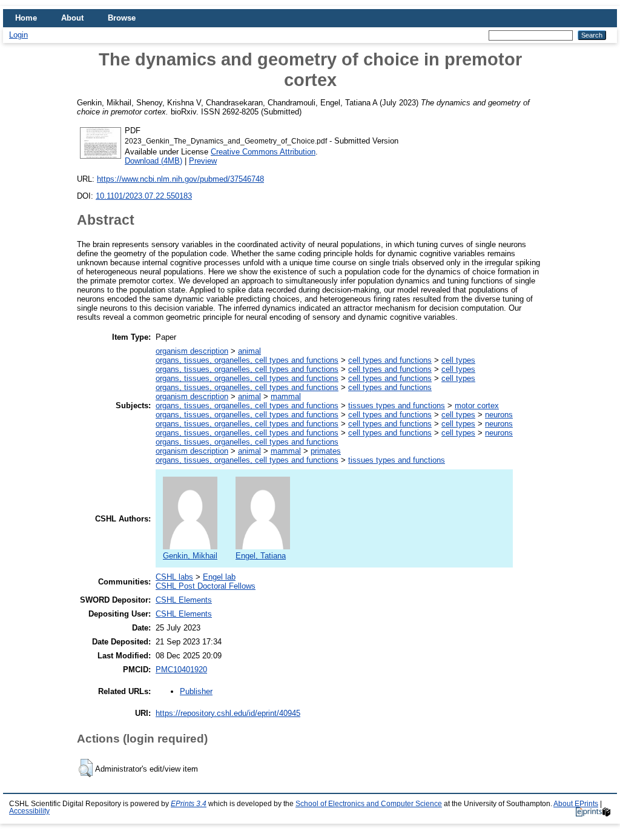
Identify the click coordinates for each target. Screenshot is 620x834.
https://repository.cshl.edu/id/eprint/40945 (228, 713)
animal (249, 351)
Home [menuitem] (26, 17)
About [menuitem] (72, 17)
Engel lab (219, 576)
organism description (192, 351)
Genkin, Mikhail (190, 555)
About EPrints (575, 803)
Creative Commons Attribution (263, 151)
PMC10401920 (181, 669)
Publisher (196, 691)
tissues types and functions (396, 405)
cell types (458, 360)
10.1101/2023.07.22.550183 (144, 195)
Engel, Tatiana (261, 555)
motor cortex (477, 405)
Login (18, 34)
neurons (499, 414)
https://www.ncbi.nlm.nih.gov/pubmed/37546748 (180, 179)
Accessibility (29, 811)
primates (326, 450)
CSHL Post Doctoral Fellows (206, 586)
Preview (203, 160)
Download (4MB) (153, 160)
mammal (286, 396)
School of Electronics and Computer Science (368, 803)
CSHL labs (174, 576)
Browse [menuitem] (122, 17)
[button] (86, 768)
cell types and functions (390, 360)
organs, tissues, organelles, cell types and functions (247, 360)
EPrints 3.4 (188, 803)
